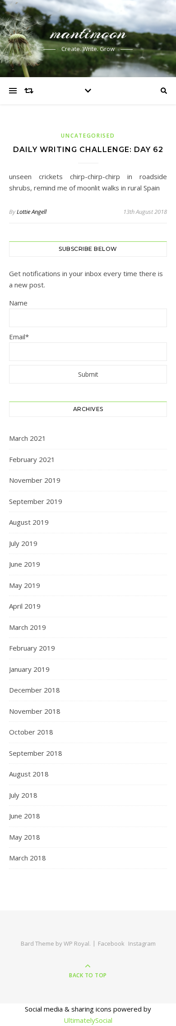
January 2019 (29, 669)
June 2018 (24, 815)
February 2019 (32, 647)
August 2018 (29, 773)
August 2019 (29, 522)
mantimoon (88, 33)
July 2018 (23, 795)
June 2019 (24, 563)
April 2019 (25, 605)
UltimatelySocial (88, 1020)
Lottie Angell (31, 212)
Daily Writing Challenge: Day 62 (88, 149)
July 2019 (23, 543)
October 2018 (31, 731)
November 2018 (34, 711)
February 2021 (32, 459)
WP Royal (76, 943)
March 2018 (27, 857)
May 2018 (24, 836)
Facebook (111, 943)
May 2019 (24, 585)
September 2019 (35, 501)
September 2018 (35, 753)
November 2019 (34, 480)
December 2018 (34, 689)
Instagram (142, 943)
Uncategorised (88, 135)
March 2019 (27, 627)
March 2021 (27, 438)
